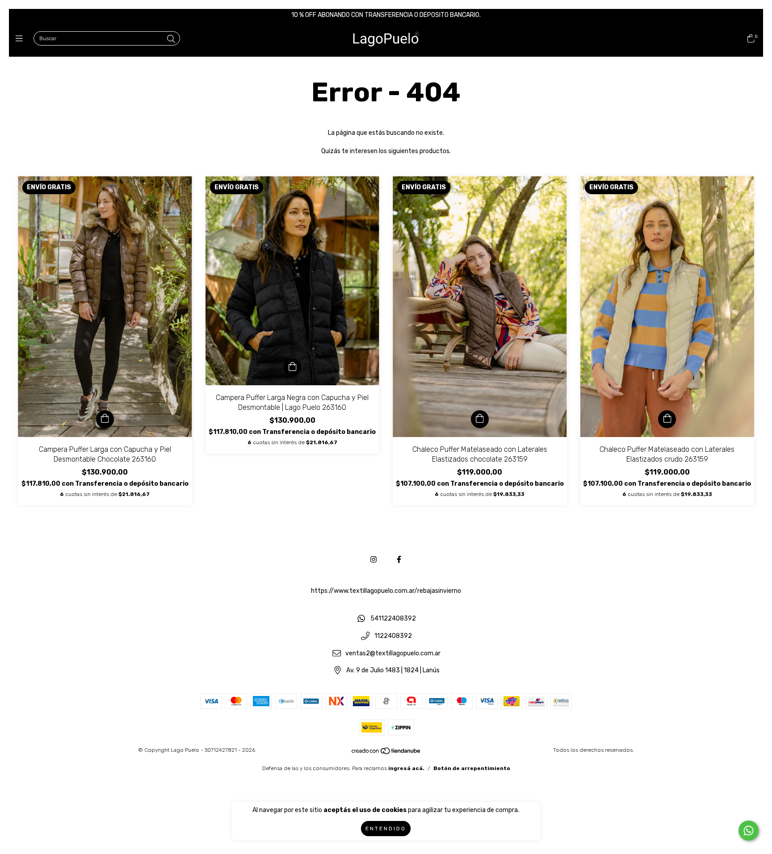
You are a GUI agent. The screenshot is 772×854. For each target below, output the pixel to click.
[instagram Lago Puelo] (373, 559)
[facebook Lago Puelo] (399, 559)
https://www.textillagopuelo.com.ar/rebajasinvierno (386, 591)
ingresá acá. (406, 768)
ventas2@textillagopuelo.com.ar (393, 653)
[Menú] (21, 38)
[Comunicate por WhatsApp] (748, 831)
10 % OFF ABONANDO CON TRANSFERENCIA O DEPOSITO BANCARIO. (386, 15)
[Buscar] (171, 39)
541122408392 (393, 619)
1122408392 (393, 636)
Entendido (385, 828)
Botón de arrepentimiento (471, 768)
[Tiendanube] (386, 753)
